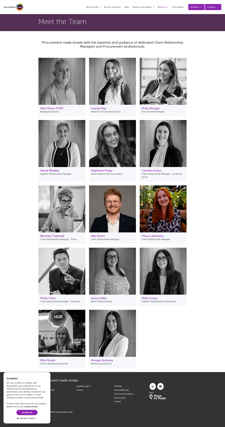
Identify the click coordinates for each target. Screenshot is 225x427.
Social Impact (178, 7)
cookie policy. (31, 406)
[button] (26, 418)
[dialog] (27, 397)
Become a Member (112, 7)
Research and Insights (142, 7)
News (126, 7)
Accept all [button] (27, 412)
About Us (162, 7)
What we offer (92, 7)
